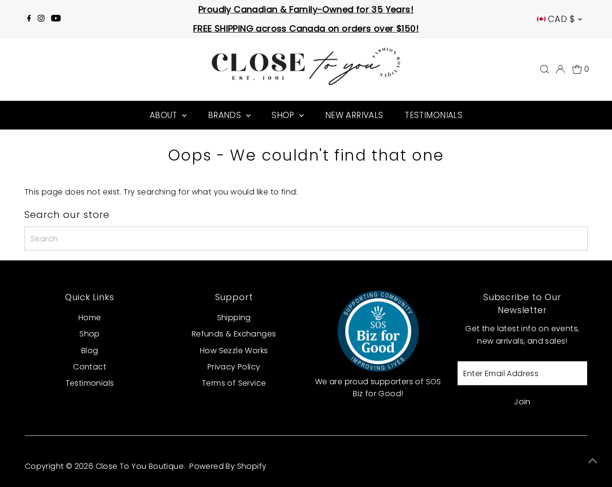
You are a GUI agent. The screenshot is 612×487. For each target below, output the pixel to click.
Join (522, 401)
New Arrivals (354, 115)
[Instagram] (41, 19)
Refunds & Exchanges (234, 333)
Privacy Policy (234, 366)
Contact (89, 366)
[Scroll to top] (592, 460)
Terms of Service (234, 383)
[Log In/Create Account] (560, 69)
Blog (89, 350)
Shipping (234, 317)
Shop (284, 115)
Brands (226, 115)
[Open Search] (544, 69)
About (165, 115)
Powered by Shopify (227, 466)
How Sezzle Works (234, 350)
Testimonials (433, 115)
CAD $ (561, 19)
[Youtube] (56, 19)
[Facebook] (29, 19)
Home (89, 317)
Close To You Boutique (140, 466)
